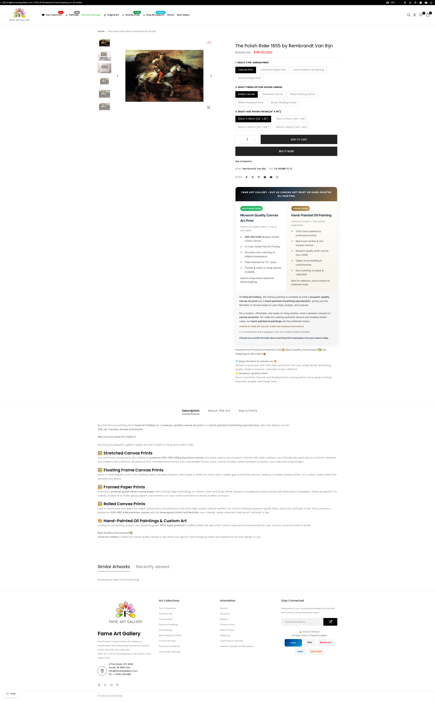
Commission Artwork (231, 640)
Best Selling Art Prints (170, 635)
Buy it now (286, 151)
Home (101, 31)
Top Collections (53, 14)
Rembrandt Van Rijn (254, 168)
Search (224, 608)
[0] (420, 14)
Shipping (225, 635)
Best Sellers (183, 14)
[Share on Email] (425, 2)
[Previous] (120, 76)
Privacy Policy (227, 624)
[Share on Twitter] (410, 2)
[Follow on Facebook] (99, 685)
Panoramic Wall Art (169, 646)
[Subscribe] (330, 622)
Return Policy (227, 630)
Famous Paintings (91, 14)
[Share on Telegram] (420, 2)
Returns (224, 619)
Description (190, 410)
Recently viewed (152, 566)
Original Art (113, 14)
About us (225, 613)
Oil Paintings (165, 630)
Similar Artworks (114, 566)
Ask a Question (243, 161)
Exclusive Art (165, 613)
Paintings (74, 14)
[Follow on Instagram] (111, 685)
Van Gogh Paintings (169, 651)
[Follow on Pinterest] (117, 685)
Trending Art (165, 619)
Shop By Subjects (155, 14)
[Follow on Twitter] (105, 685)
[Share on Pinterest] (415, 2)
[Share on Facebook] (404, 2)
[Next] (208, 76)
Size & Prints (248, 410)
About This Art (219, 410)
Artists (170, 14)
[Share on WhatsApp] (431, 2)
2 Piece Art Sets (167, 640)
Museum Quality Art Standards (236, 646)
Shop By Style (132, 14)
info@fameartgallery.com (19, 2)
